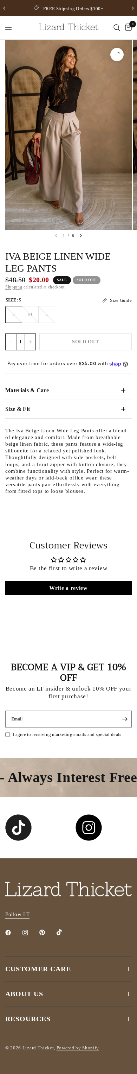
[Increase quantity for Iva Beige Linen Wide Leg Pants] (30, 342)
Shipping (13, 287)
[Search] (117, 27)
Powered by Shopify (78, 1047)
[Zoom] (117, 54)
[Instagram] (30, 932)
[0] (127, 27)
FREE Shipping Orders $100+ (73, 8)
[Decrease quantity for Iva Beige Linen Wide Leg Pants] (11, 342)
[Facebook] (13, 932)
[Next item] (81, 236)
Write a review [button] (68, 588)
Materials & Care (27, 390)
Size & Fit (17, 409)
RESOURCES (28, 1019)
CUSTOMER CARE (38, 969)
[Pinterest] (47, 932)
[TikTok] (64, 932)
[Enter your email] (125, 719)
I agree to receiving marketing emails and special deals (67, 734)
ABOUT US (24, 994)
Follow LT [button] (17, 914)
